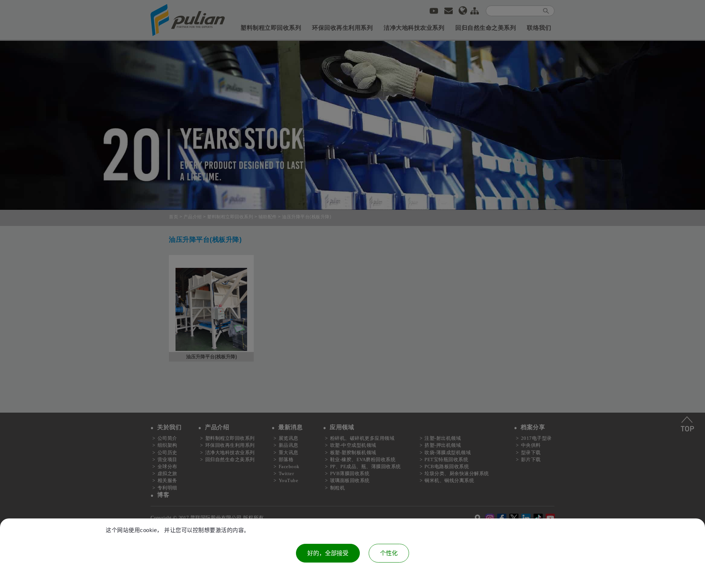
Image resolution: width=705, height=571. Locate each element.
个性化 (389, 553)
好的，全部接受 (327, 553)
